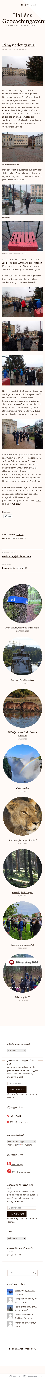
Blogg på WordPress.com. (22, 1349)
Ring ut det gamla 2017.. (21, 110)
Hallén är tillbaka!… (23, 1307)
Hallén (7, 49)
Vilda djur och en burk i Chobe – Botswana (22, 734)
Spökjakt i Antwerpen (24, 1318)
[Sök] (31, 5)
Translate (28, 1145)
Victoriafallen (22, 788)
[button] (22, 147)
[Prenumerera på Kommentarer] (8, 1122)
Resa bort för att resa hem (22, 680)
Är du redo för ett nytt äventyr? (22, 840)
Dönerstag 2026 (22, 997)
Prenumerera (17, 1089)
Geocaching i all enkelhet (22, 945)
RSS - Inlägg (15, 1116)
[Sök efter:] (37, 5)
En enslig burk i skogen (22, 892)
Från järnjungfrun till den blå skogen (23, 627)
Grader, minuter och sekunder (23, 414)
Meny (26, 5)
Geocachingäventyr (14, 538)
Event (19, 535)
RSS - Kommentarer (19, 1122)
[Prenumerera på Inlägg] (8, 1116)
